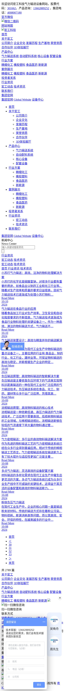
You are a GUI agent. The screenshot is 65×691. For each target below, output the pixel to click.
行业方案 (7, 60)
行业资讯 (7, 82)
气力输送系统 (10, 56)
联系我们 (7, 90)
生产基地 (44, 43)
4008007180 (14, 12)
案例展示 (7, 69)
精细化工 (7, 64)
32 (10, 551)
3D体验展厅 (21, 47)
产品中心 (7, 51)
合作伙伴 (7, 47)
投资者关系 (8, 77)
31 (10, 547)
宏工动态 (7, 86)
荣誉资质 (56, 43)
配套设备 (55, 56)
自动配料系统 (28, 56)
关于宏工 (7, 38)
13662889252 (41, 8)
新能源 (42, 64)
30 (10, 544)
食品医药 (32, 64)
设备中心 (38, 99)
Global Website (22, 99)
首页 (4, 34)
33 (10, 554)
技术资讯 (19, 86)
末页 (11, 562)
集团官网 (7, 95)
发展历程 (32, 43)
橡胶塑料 (19, 64)
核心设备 (43, 56)
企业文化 (19, 43)
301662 (11, 8)
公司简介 (7, 43)
